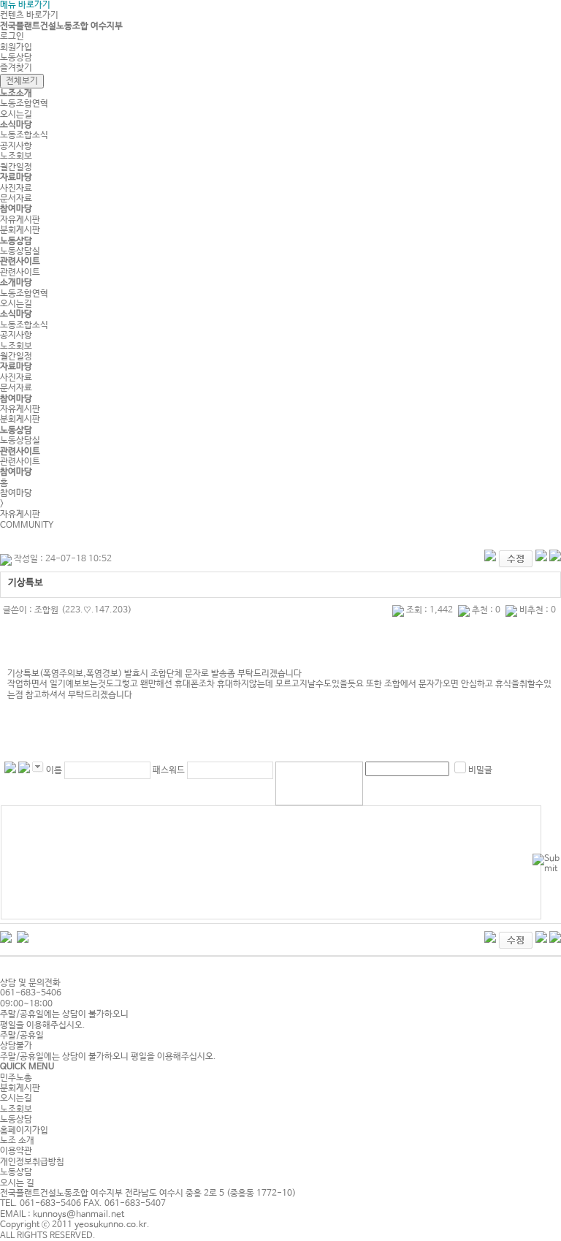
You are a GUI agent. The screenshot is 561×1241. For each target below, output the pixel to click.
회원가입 (16, 47)
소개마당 (16, 283)
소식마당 (16, 125)
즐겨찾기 (16, 68)
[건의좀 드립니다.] (6, 936)
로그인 (12, 36)
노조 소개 (17, 1141)
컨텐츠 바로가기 (29, 15)
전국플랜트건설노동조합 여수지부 (61, 26)
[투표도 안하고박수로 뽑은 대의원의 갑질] (22, 936)
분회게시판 (20, 230)
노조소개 (16, 93)
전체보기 (22, 81)
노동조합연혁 (24, 104)
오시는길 (16, 115)
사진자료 (16, 188)
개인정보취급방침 (32, 1162)
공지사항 (16, 146)
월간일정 (16, 167)
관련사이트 (20, 262)
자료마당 (16, 177)
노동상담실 (20, 251)
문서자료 (16, 199)
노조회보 (16, 156)
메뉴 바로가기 (25, 5)
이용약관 (16, 1151)
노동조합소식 (24, 135)
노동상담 (16, 58)
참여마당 (16, 209)
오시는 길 (17, 1183)
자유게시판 (20, 220)
